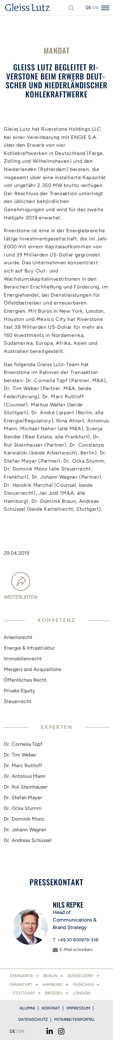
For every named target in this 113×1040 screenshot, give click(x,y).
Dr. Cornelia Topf (23, 744)
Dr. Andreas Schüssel (27, 840)
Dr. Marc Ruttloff (23, 765)
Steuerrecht (17, 701)
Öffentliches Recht (25, 680)
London (81, 993)
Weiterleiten (20, 597)
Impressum (78, 1008)
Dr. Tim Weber (20, 755)
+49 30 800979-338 (78, 940)
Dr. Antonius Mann (25, 776)
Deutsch (88, 7)
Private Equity (19, 691)
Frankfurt (20, 984)
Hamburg (52, 984)
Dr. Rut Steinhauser (26, 787)
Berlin (50, 975)
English (95, 7)
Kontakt (51, 1008)
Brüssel (54, 993)
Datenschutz (33, 1019)
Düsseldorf (80, 975)
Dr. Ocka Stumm (23, 808)
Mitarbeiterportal (74, 1019)
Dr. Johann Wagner (25, 830)
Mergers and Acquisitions (32, 669)
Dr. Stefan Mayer (23, 798)
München (83, 984)
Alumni (27, 1008)
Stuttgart (24, 993)
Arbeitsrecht (18, 637)
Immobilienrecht (23, 659)
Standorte (21, 975)
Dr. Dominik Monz (24, 819)
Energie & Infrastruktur (29, 648)
